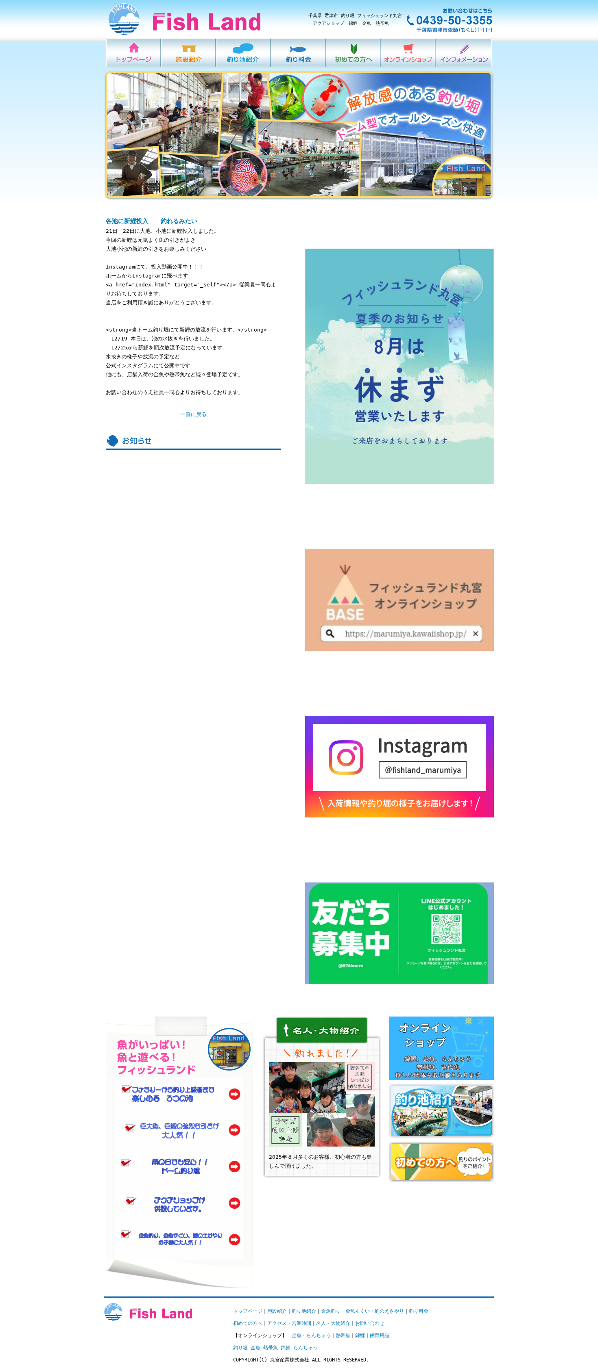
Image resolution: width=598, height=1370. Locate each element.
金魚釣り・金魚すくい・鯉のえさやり (362, 1311)
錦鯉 (360, 1335)
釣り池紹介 (243, 52)
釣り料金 (298, 52)
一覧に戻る (193, 414)
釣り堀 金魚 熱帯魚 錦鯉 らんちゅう (275, 1347)
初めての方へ (353, 52)
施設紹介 (189, 52)
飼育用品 (379, 1335)
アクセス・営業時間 (289, 1323)
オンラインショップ (408, 52)
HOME (134, 52)
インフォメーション (464, 52)
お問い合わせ (369, 1323)
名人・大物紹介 (333, 1323)
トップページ (247, 1311)
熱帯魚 (343, 1335)
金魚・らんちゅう (311, 1335)
